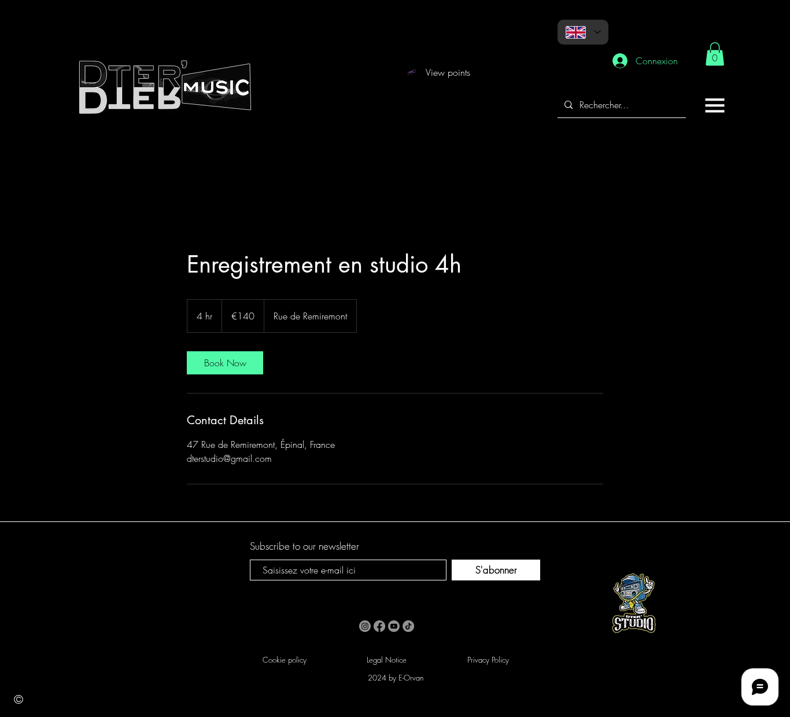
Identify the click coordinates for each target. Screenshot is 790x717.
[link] (715, 54)
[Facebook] (379, 626)
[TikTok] (408, 626)
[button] (715, 105)
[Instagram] (365, 626)
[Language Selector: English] (583, 32)
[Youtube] (394, 626)
